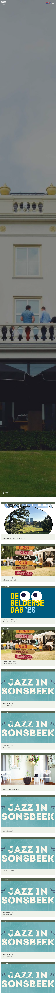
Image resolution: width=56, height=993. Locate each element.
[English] (49, 2)
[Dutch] (47, 2)
